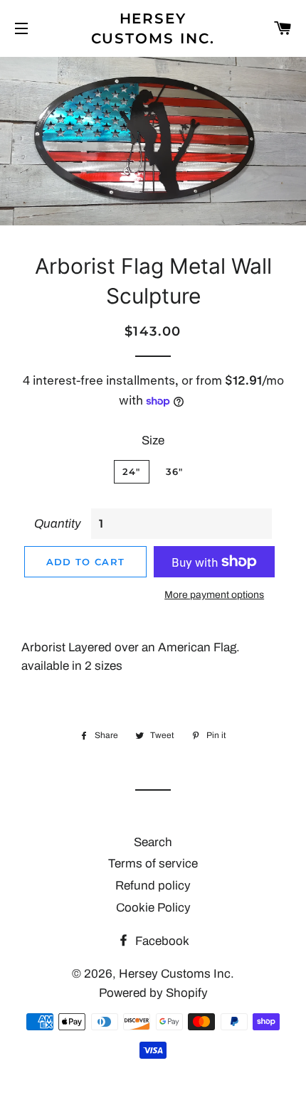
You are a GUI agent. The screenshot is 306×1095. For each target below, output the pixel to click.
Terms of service (153, 863)
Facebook (160, 941)
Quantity (57, 523)
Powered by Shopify (153, 993)
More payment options (214, 594)
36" (175, 471)
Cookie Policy (153, 907)
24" (131, 471)
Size (153, 440)
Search (153, 842)
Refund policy (153, 885)
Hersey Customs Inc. (153, 28)
